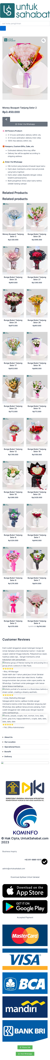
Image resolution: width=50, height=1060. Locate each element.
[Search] (3, 28)
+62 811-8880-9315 (33, 860)
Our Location (10, 742)
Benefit (7, 752)
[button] (43, 40)
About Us (8, 737)
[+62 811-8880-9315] (45, 862)
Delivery (8, 756)
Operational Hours (12, 747)
